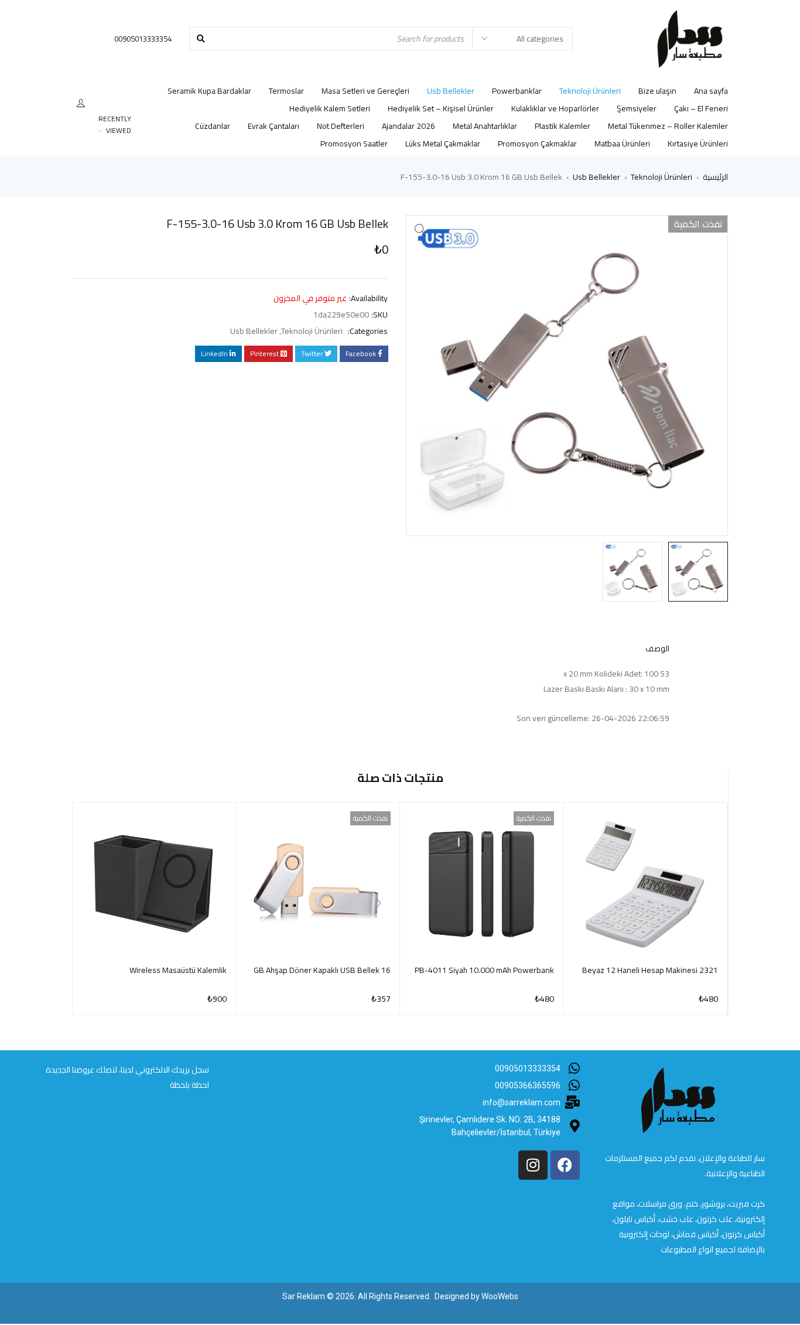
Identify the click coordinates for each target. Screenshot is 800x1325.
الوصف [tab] (657, 648)
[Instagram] (533, 1165)
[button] (420, 229)
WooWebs (499, 1296)
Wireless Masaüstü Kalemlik (178, 970)
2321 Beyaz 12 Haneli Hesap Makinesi (650, 970)
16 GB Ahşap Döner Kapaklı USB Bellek (322, 970)
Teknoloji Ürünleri (661, 177)
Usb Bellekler (596, 177)
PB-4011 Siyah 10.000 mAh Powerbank (484, 970)
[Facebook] (565, 1165)
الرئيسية (715, 177)
